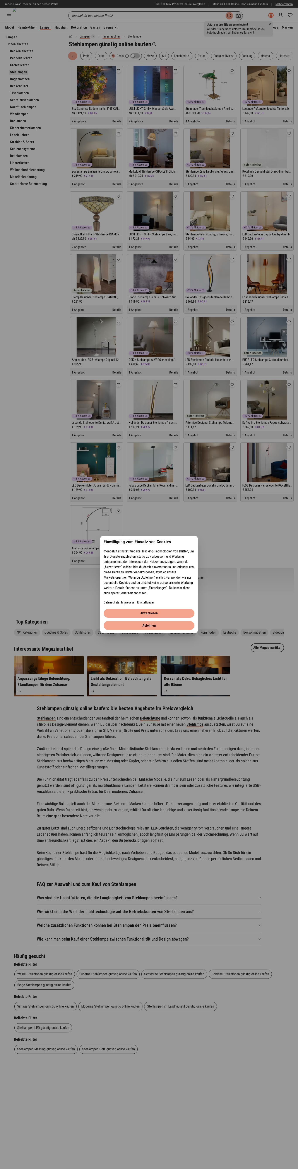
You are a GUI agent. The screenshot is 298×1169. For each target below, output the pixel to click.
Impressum (128, 602)
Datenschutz (111, 602)
